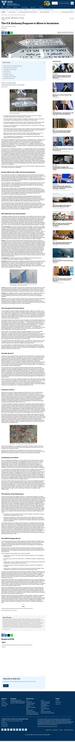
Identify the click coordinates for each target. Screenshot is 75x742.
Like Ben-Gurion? (7, 71)
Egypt (54, 129)
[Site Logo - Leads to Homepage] (10, 3)
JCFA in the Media (24, 7)
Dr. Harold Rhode (56, 97)
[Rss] (17, 730)
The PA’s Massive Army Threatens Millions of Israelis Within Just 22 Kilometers (62, 77)
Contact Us (41, 7)
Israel (2, 18)
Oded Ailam (55, 245)
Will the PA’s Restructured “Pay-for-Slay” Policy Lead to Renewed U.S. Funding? (62, 280)
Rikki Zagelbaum (67, 151)
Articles (5, 14)
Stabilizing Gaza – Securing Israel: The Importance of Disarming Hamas (63, 113)
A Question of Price (7, 73)
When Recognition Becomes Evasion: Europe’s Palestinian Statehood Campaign (62, 224)
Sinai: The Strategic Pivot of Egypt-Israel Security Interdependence (62, 131)
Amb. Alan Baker (56, 190)
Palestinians (14, 18)
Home (2, 7)
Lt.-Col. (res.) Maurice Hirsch (58, 79)
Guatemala (3, 19)
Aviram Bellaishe (56, 227)
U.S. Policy (21, 18)
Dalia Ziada (55, 133)
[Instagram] (11, 730)
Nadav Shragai (4, 28)
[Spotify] (23, 730)
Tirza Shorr (55, 170)
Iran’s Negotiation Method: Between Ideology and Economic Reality (62, 243)
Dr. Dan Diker (55, 115)
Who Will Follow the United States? (10, 67)
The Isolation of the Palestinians (10, 76)
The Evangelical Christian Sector (10, 69)
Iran (53, 93)
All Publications (6, 629)
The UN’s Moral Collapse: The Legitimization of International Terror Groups (63, 168)
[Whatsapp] (26, 730)
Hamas (54, 111)
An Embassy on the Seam (9, 74)
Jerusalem (7, 18)
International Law (56, 184)
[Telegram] (14, 730)
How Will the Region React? (9, 78)
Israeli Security (55, 74)
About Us (8, 7)
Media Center (32, 7)
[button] (2, 33)
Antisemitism (55, 165)
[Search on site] (72, 3)
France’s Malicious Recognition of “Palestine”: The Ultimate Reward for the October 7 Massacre (63, 187)
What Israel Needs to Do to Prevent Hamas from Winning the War (62, 206)
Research (15, 7)
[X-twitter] (5, 730)
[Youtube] (8, 730)
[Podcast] (20, 730)
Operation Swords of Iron (57, 259)
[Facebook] (2, 730)
